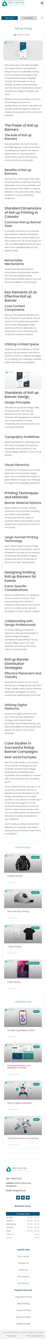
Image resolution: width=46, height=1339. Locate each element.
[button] (42, 3)
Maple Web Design (36, 1332)
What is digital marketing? (19, 1103)
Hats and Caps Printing (18, 911)
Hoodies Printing (14, 876)
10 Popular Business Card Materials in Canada (18, 1066)
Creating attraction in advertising (23, 1138)
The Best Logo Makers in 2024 (20, 1030)
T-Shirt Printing (14, 946)
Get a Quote (23, 1256)
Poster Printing (14, 982)
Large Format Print (23, 1297)
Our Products (23, 1276)
